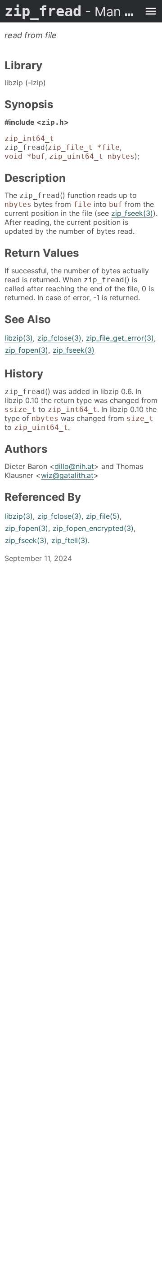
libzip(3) (18, 337)
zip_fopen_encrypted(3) (93, 528)
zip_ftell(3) (69, 540)
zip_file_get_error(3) (120, 337)
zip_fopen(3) (26, 350)
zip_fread (72, 11)
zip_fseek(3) (132, 213)
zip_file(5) (103, 516)
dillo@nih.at (74, 466)
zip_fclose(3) (59, 337)
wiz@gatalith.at (67, 475)
